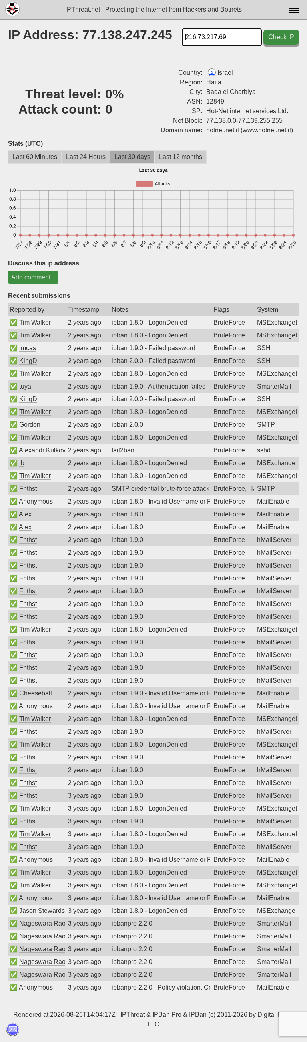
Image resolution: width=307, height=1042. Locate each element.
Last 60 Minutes (34, 156)
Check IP (281, 37)
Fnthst (28, 488)
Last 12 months (180, 156)
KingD (28, 360)
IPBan (198, 1014)
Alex (25, 514)
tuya (25, 386)
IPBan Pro (166, 1014)
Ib (21, 463)
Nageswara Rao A (45, 923)
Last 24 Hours (86, 156)
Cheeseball (35, 693)
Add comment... (33, 277)
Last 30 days (132, 156)
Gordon (29, 424)
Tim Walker (35, 322)
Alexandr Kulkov (42, 450)
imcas (27, 348)
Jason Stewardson (45, 910)
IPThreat (132, 1014)
